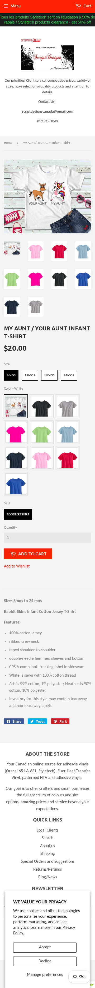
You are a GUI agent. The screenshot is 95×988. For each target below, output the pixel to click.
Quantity (10, 528)
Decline (45, 961)
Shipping (47, 854)
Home (8, 143)
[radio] (11, 375)
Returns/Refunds (47, 869)
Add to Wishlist (17, 566)
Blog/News (47, 877)
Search (47, 838)
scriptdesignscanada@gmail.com (47, 111)
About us (47, 846)
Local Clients (47, 830)
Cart (87, 6)
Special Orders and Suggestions (47, 862)
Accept (45, 947)
